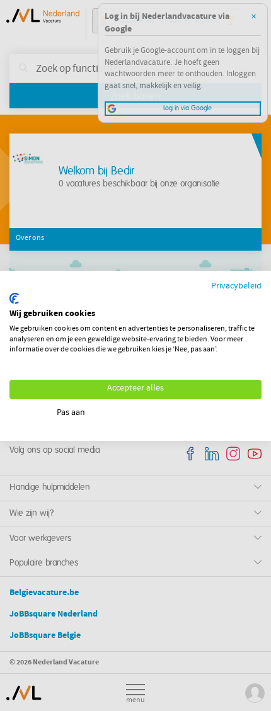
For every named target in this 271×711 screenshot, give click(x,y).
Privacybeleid (236, 286)
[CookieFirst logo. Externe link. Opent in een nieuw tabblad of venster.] (14, 298)
